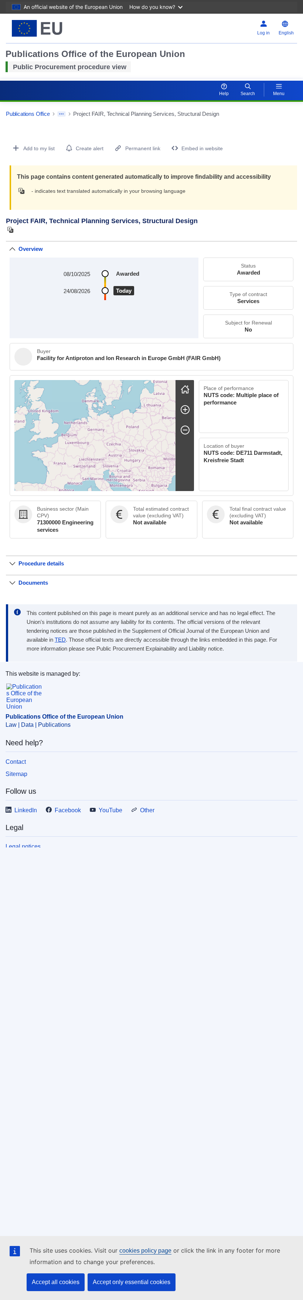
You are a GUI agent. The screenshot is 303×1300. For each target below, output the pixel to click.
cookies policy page (145, 1250)
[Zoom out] (185, 430)
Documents (33, 583)
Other (147, 810)
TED (60, 640)
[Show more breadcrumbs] (61, 114)
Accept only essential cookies (131, 1282)
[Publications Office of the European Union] (56, 28)
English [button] (286, 33)
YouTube (110, 810)
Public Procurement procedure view (69, 67)
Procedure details (41, 563)
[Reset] (185, 389)
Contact (16, 762)
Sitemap (16, 774)
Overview (30, 249)
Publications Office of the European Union (64, 716)
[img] (23, 191)
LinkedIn (25, 810)
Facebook (68, 810)
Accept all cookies (55, 1282)
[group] (95, 435)
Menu (279, 93)
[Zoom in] (185, 409)
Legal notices (23, 846)
